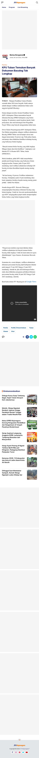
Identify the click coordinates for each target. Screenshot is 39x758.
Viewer (5, 331)
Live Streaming (23, 7)
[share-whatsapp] (35, 337)
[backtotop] (19, 740)
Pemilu (4, 65)
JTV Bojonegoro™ (25, 748)
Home (4, 7)
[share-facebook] (27, 337)
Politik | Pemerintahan (18, 328)
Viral (12, 331)
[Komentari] (3, 337)
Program (12, 7)
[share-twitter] (31, 337)
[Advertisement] (19, 29)
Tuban (31, 328)
